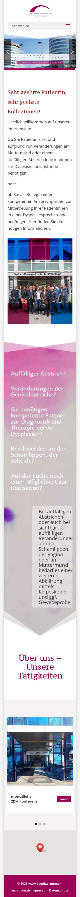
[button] (7, 52)
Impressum (40, 890)
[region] (40, 52)
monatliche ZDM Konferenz (24, 799)
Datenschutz (58, 890)
